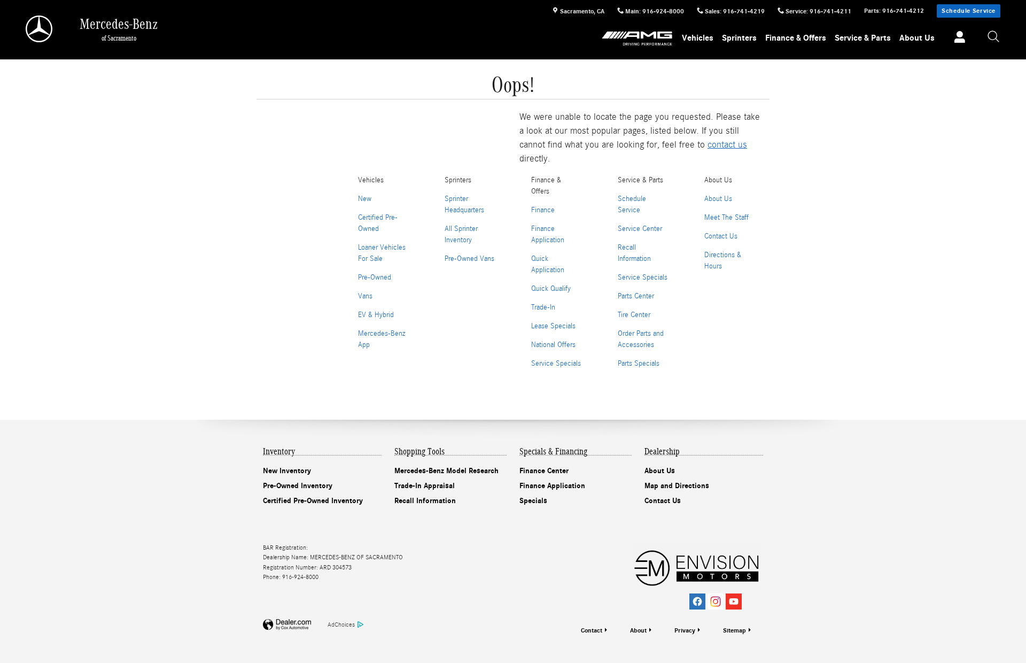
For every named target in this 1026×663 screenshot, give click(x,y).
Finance (543, 210)
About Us (917, 38)
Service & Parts (863, 38)
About (638, 630)
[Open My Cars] (957, 38)
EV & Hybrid (376, 315)
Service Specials (556, 363)
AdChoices (341, 624)
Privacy (684, 630)
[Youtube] (734, 601)
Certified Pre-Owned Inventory (313, 500)
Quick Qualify (551, 288)
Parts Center (636, 296)
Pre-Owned (374, 277)
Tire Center (634, 315)
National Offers (553, 345)
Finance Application (552, 485)
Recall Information (425, 500)
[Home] (40, 29)
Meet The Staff (726, 217)
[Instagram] (716, 601)
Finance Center (544, 470)
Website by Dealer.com (287, 624)
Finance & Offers (795, 38)
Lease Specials (553, 326)
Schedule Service (969, 10)
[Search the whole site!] (994, 37)
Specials (533, 500)
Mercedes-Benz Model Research (446, 470)
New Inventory (287, 470)
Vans (365, 296)
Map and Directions (676, 485)
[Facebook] (697, 601)
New (364, 199)
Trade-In (543, 307)
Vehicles (697, 38)
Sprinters (739, 38)
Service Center (640, 229)
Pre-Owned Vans (469, 259)
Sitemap (734, 630)
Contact (591, 630)
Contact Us (720, 236)
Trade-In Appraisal (424, 485)
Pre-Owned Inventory (297, 485)
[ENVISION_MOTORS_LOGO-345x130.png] (696, 567)
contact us (727, 145)
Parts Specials (638, 363)
